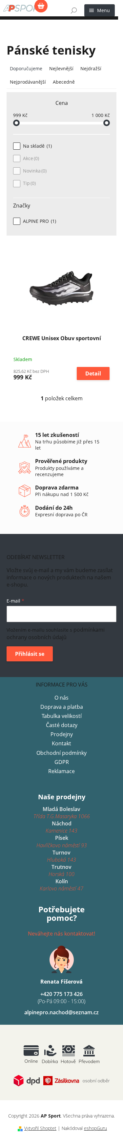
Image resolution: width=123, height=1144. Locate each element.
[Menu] (99, 10)
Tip (28, 183)
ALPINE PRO (39, 221)
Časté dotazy (61, 725)
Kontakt (61, 743)
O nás (61, 697)
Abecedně (64, 82)
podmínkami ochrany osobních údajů (56, 633)
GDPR (61, 762)
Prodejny (62, 734)
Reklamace (61, 771)
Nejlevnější (61, 68)
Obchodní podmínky (61, 752)
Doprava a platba (61, 706)
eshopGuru (95, 1128)
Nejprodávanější (28, 82)
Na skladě (37, 146)
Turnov (61, 856)
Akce (30, 158)
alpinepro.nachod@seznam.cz (61, 1012)
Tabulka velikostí (62, 716)
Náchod (61, 827)
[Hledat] (73, 10)
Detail (93, 373)
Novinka (34, 171)
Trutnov (61, 870)
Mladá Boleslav (61, 812)
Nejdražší (90, 68)
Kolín (61, 885)
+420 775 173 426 (61, 997)
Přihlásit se (29, 653)
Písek (61, 841)
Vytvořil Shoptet (40, 1128)
